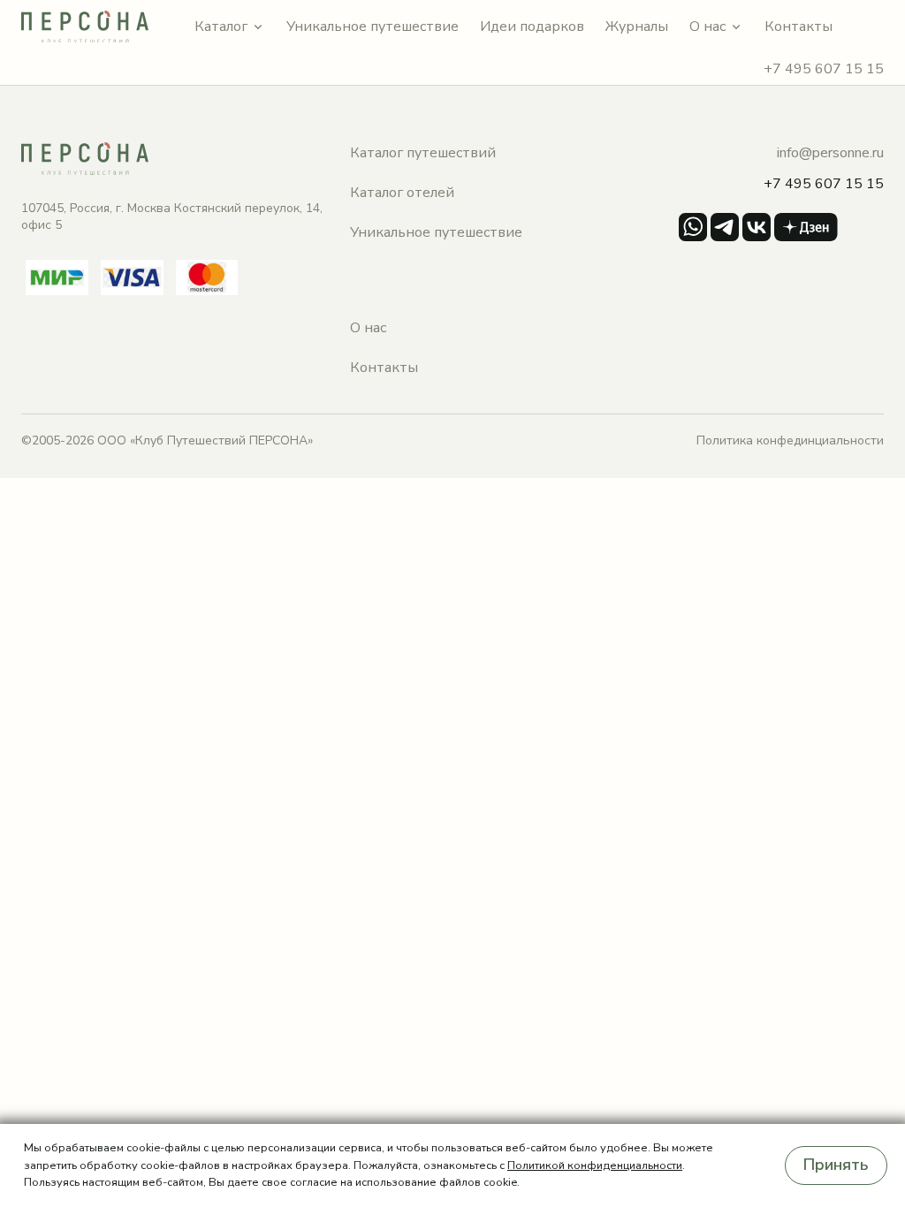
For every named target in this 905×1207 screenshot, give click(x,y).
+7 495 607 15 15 (824, 69)
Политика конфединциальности (790, 440)
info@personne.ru (830, 153)
